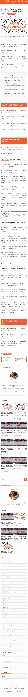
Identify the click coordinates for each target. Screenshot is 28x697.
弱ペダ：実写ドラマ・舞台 (10, 610)
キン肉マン (6, 568)
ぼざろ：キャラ (7, 607)
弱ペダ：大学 (7, 619)
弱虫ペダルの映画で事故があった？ (13, 77)
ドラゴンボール (7, 658)
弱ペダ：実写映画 (11, 13)
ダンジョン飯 (7, 565)
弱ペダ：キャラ (7, 628)
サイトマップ (23, 686)
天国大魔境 (6, 661)
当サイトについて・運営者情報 (8, 686)
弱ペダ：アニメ (7, 601)
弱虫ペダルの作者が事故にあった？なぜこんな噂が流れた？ (17, 215)
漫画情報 (6, 586)
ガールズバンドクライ (9, 571)
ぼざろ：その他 (7, 595)
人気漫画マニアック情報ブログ (14, 1)
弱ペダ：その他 (7, 589)
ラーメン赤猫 (7, 577)
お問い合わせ (17, 686)
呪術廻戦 (6, 613)
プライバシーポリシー (8, 688)
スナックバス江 (7, 562)
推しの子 (6, 616)
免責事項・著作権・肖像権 (19, 688)
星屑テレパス (7, 646)
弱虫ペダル (6, 649)
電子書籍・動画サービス (9, 592)
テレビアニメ (7, 583)
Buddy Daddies (7, 664)
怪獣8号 (5, 574)
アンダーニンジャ (8, 643)
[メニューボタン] (2, 2)
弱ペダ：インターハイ (9, 631)
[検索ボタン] (26, 2)
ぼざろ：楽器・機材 (8, 598)
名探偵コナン (7, 655)
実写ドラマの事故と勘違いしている (15, 84)
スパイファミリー (8, 622)
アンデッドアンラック (9, 640)
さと (14, 381)
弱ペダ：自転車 (7, 625)
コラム (5, 580)
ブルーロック (7, 634)
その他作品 (7, 667)
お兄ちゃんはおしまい (9, 652)
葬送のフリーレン (8, 604)
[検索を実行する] (25, 479)
